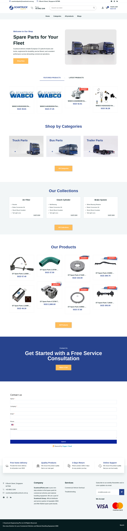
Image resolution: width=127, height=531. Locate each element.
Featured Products (52, 77)
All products (69, 16)
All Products (63, 325)
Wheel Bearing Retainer (94, 204)
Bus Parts (56, 140)
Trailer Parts (95, 140)
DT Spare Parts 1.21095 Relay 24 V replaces (27, 305)
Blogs (79, 16)
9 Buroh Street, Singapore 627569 (49, 1)
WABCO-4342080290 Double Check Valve (82, 101)
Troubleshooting (70, 492)
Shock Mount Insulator (19, 210)
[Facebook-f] (111, 1)
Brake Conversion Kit (18, 207)
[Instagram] (114, 1)
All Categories (64, 168)
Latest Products (76, 77)
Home (48, 16)
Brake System (101, 200)
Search (122, 525)
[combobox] (73, 8)
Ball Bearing (53, 204)
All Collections (63, 227)
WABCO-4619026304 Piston (50, 106)
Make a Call (63, 367)
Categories (57, 16)
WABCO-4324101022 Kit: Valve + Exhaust (110, 105)
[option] (63, 47)
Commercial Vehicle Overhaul (75, 488)
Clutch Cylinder (63, 200)
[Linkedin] (117, 1)
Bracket (14, 204)
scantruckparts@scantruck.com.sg (22, 1)
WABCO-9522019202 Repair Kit (23, 106)
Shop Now (20, 61)
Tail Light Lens (16, 213)
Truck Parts (20, 140)
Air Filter (26, 200)
